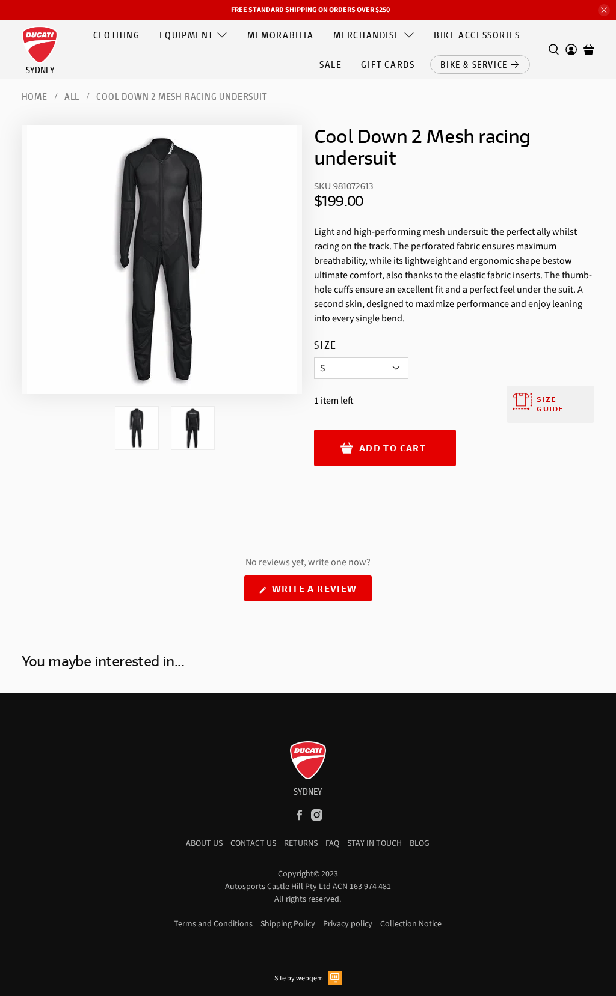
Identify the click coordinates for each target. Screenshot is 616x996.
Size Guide (550, 404)
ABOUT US (204, 843)
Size (325, 345)
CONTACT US (253, 843)
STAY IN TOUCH (374, 843)
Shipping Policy (287, 924)
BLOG (420, 843)
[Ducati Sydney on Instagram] (316, 819)
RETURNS (301, 843)
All (71, 96)
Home (35, 96)
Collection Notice (411, 924)
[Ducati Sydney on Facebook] (299, 819)
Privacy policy (347, 924)
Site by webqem (298, 978)
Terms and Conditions (213, 924)
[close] (604, 10)
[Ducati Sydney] (40, 48)
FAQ (332, 843)
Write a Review (320, 591)
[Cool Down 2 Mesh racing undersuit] (162, 259)
